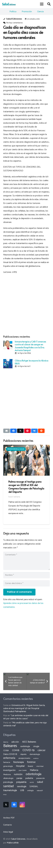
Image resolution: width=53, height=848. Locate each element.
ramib (32, 782)
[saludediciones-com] (9, 4)
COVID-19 (28, 750)
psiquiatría (21, 782)
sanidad (8, 786)
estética (35, 758)
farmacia (6, 762)
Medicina (7, 774)
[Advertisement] (26, 303)
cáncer (41, 750)
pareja (19, 778)
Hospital (20, 766)
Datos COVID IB (10, 754)
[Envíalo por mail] (6, 431)
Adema (5, 742)
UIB (22, 790)
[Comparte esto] (13, 431)
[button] (41, 4)
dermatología (35, 754)
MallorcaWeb (13, 843)
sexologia (21, 786)
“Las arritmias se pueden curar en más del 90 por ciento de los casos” (25, 717)
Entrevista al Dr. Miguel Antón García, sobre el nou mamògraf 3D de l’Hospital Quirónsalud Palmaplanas (24, 708)
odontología (33, 774)
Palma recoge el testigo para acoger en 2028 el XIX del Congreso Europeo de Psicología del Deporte (26, 486)
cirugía (36, 746)
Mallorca (34, 770)
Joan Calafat (23, 770)
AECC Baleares (29, 742)
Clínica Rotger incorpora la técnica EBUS (31, 362)
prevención (40, 778)
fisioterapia (18, 762)
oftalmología (8, 778)
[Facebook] (14, 804)
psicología (8, 782)
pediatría (29, 778)
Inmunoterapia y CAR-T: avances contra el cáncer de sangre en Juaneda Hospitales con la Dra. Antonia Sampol (30, 346)
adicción (15, 742)
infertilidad (39, 766)
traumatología (10, 790)
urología (30, 790)
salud (40, 782)
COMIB (15, 750)
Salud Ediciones (14, 19)
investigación (9, 770)
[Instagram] (22, 804)
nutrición (18, 774)
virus (5, 794)
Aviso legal (8, 832)
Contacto (7, 825)
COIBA (6, 750)
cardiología (25, 746)
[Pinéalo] (27, 431)
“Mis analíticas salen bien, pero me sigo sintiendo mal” (25, 724)
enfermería (9, 758)
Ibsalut (30, 766)
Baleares (10, 746)
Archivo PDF (9, 818)
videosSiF (40, 790)
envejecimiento (24, 758)
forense (31, 762)
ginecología (8, 766)
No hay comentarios (14, 22)
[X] (6, 804)
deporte (23, 754)
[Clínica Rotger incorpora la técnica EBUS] (8, 363)
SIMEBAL (33, 786)
